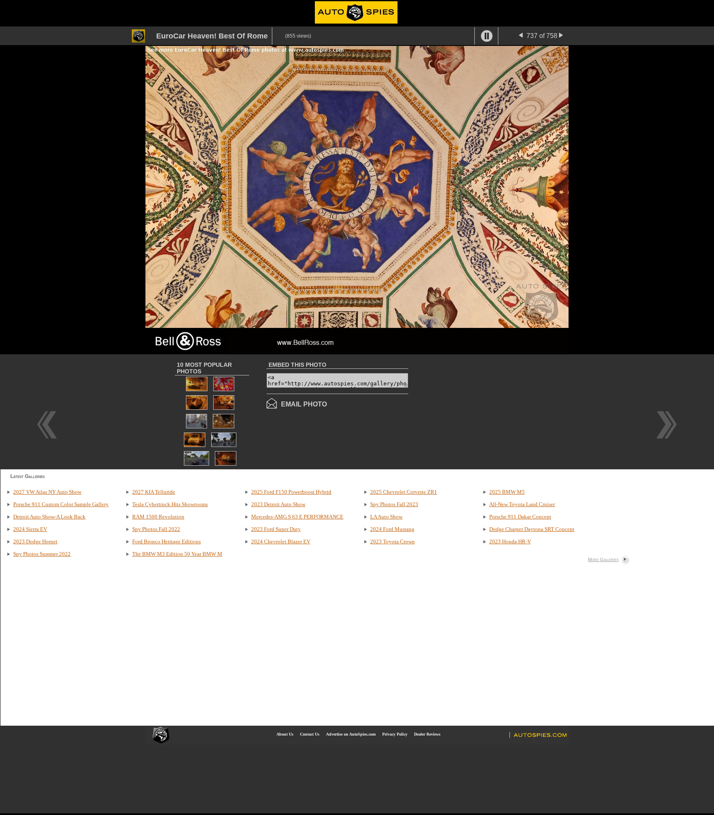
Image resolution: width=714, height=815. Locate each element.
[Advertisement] (478, 411)
